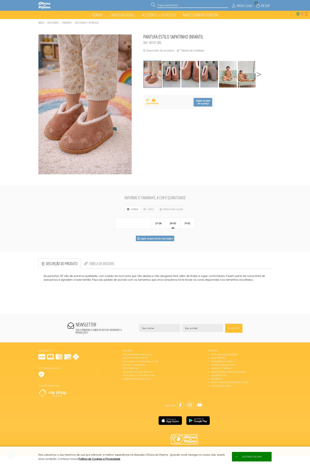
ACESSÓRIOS (53, 22)
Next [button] (259, 74)
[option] (152, 74)
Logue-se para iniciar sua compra (156, 238)
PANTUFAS (67, 22)
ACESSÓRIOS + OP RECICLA (87, 22)
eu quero (233, 328)
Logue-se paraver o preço (203, 102)
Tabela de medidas (101, 263)
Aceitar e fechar (252, 456)
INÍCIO (41, 22)
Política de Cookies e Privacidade (99, 459)
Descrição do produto (62, 263)
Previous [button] (139, 74)
